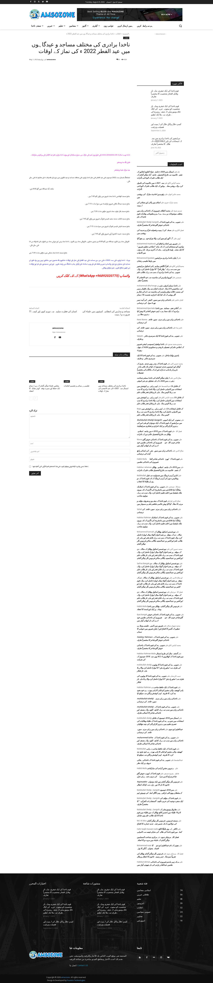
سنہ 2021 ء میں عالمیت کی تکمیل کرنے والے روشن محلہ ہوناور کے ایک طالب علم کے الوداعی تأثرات (160, 186)
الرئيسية (126, 33)
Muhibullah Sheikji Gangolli (149, 420)
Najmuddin (142, 781)
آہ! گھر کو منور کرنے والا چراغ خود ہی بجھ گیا (154, 238)
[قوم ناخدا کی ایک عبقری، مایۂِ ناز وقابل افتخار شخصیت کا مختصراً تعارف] (144, 94)
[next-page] (35, 398)
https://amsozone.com (58, 332)
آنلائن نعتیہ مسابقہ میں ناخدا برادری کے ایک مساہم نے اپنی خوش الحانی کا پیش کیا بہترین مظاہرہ (158, 311)
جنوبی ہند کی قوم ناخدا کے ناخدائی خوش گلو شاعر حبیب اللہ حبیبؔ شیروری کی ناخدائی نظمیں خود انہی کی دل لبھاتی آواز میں (158, 442)
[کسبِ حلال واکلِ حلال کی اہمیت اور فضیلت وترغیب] (144, 128)
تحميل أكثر (159, 153)
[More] (75, 67)
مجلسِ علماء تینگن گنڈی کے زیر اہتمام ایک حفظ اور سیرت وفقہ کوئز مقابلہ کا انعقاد (44, 388)
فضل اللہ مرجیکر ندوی (170, 837)
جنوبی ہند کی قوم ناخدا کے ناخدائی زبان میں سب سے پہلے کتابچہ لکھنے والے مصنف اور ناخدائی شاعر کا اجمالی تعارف (160, 709)
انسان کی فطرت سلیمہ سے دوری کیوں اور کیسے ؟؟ (53, 311)
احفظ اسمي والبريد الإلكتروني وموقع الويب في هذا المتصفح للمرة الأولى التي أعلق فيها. (61, 466)
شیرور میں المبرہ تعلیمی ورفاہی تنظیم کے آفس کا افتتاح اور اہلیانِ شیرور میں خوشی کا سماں (158, 628)
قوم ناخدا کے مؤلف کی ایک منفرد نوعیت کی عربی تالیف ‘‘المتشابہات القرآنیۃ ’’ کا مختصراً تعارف (160, 801)
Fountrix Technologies (76, 980)
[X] (39, 2)
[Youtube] (47, 2)
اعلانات (118, 33)
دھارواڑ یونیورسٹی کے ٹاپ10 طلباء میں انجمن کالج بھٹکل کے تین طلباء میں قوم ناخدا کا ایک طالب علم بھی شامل (159, 812)
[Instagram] (35, 2)
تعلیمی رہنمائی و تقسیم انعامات (76, 386)
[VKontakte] (168, 958)
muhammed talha (145, 737)
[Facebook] (30, 2)
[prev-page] (31, 398)
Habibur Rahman (144, 637)
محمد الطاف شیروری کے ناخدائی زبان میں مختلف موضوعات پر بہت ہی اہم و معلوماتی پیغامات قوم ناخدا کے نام (159, 213)
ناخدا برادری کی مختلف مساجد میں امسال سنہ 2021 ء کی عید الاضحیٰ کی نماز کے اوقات (113, 388)
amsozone (51, 59)
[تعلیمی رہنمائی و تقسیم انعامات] (79, 372)
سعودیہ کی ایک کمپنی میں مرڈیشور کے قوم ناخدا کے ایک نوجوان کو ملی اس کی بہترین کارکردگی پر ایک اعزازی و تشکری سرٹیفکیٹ (159, 423)
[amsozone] (58, 59)
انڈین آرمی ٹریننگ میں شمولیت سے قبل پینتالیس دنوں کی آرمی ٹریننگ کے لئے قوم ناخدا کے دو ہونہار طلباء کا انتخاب (157, 478)
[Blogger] (140, 958)
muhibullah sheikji (145, 698)
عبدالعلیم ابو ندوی (176, 729)
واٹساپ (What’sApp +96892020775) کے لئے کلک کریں (93, 276)
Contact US (82, 965)
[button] (180, 25)
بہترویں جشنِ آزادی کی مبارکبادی (160, 768)
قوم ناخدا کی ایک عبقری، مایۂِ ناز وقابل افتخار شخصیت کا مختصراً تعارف (165, 94)
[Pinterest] (62, 67)
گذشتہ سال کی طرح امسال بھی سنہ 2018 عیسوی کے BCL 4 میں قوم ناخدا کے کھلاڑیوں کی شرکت (160, 656)
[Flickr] (154, 958)
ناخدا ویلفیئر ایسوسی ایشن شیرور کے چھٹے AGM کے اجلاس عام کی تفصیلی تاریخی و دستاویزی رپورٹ (160, 347)
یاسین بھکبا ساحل (172, 355)
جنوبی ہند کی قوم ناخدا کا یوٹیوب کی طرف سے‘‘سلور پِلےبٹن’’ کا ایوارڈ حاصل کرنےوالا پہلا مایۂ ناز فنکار (158, 667)
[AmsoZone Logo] (52, 14)
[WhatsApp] (69, 67)
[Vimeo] (42, 2)
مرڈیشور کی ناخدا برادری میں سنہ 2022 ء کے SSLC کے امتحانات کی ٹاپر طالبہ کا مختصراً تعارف (166, 141)
